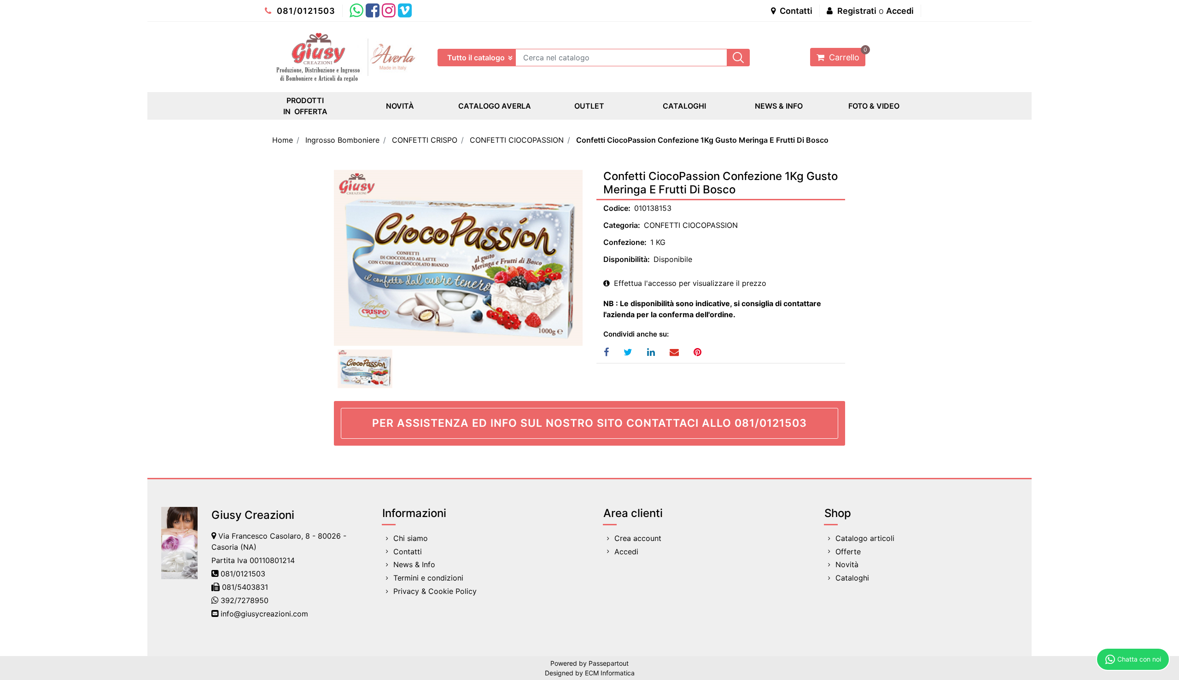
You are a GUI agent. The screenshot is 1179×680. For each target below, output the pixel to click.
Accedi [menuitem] (626, 551)
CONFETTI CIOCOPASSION (517, 140)
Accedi (900, 11)
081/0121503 (304, 11)
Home (282, 140)
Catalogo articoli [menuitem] (864, 538)
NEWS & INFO (779, 105)
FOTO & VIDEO (873, 105)
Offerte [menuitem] (848, 551)
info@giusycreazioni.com (264, 613)
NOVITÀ (400, 105)
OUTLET (589, 105)
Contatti (795, 11)
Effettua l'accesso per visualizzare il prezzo (689, 283)
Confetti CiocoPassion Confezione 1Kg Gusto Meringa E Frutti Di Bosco (702, 140)
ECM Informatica (610, 673)
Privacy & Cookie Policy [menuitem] (435, 591)
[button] (738, 57)
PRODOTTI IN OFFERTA (305, 106)
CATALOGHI (684, 105)
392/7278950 (244, 600)
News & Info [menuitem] (414, 564)
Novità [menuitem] (846, 564)
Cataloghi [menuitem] (852, 577)
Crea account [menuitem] (637, 538)
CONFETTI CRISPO (424, 140)
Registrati (856, 11)
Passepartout (609, 663)
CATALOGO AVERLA (494, 105)
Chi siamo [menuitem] (410, 538)
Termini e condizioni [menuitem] (428, 577)
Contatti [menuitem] (407, 551)
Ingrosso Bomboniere (342, 140)
